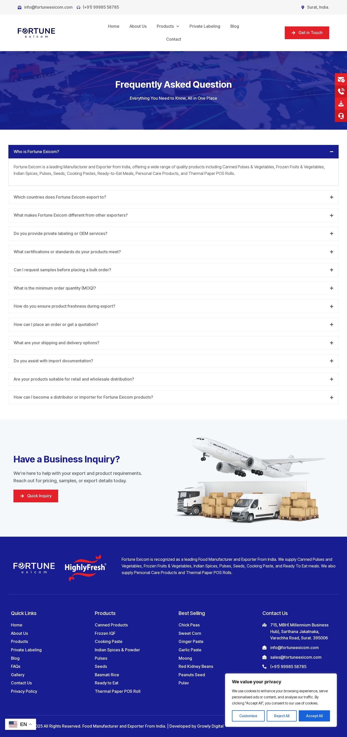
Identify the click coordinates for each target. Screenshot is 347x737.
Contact (173, 39)
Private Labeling (205, 26)
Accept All (314, 716)
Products (165, 26)
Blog (234, 26)
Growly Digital (210, 726)
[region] (281, 700)
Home (113, 26)
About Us (138, 26)
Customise (248, 716)
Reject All (281, 716)
